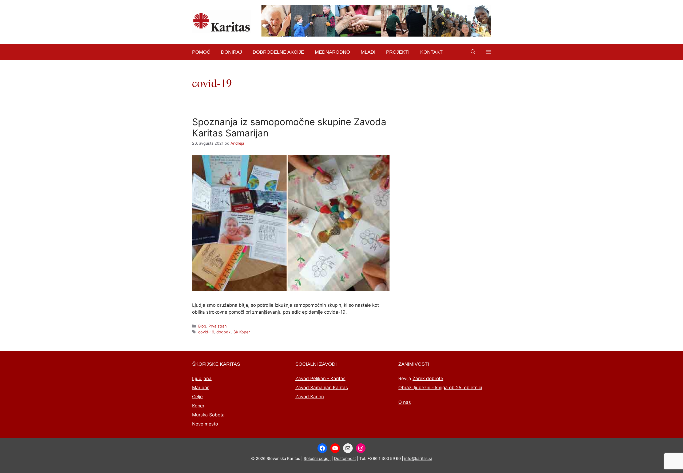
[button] (473, 52)
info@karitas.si (418, 458)
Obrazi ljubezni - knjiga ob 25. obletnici (440, 387)
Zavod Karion (309, 396)
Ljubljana (202, 378)
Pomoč (201, 52)
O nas (404, 402)
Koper (198, 405)
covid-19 (206, 332)
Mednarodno (332, 52)
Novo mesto (205, 424)
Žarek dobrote (427, 378)
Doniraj (231, 52)
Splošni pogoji (317, 458)
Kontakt (431, 52)
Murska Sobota (208, 414)
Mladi (368, 52)
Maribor (200, 387)
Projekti (398, 52)
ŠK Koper (241, 332)
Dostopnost (345, 458)
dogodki (223, 332)
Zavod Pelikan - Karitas (320, 378)
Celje (197, 396)
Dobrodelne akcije (278, 52)
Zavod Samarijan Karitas (321, 387)
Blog (202, 326)
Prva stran (217, 326)
